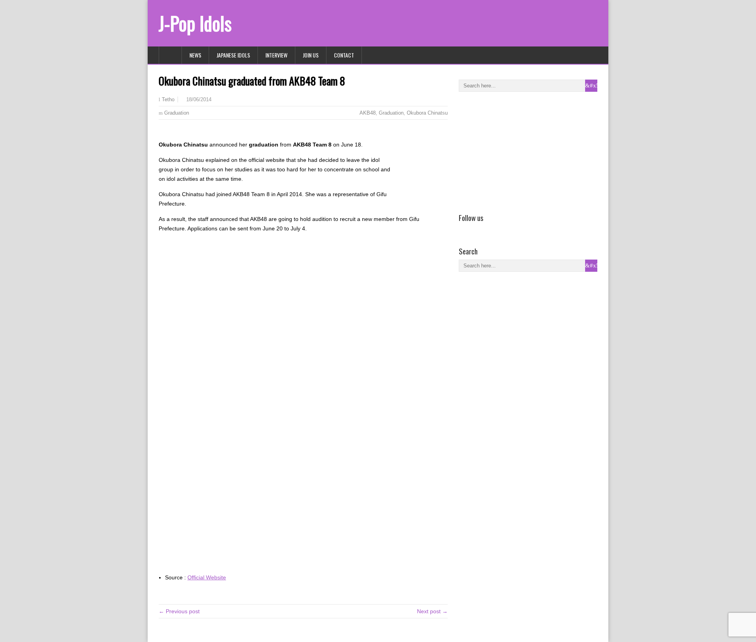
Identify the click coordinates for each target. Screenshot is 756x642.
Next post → (432, 611)
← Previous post (179, 611)
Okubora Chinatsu (427, 113)
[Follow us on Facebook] (463, 229)
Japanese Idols (233, 55)
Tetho (168, 99)
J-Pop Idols (195, 23)
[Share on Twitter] (175, 132)
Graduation (176, 113)
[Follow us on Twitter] (475, 229)
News (195, 55)
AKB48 (367, 113)
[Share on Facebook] (163, 132)
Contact (344, 55)
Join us (311, 55)
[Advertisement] (518, 151)
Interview (276, 55)
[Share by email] (186, 132)
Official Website (206, 577)
